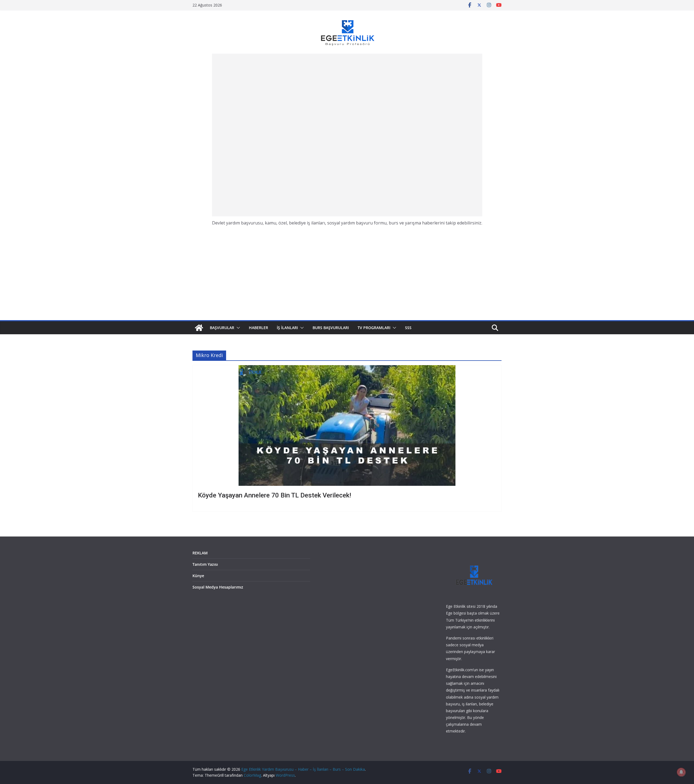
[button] (237, 328)
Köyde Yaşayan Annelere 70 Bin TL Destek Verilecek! (274, 495)
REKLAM (200, 552)
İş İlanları (287, 327)
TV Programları (374, 327)
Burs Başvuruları (331, 327)
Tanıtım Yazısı (205, 564)
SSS (408, 327)
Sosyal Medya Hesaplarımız (217, 587)
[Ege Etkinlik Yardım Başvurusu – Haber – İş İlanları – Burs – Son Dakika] (198, 327)
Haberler (258, 327)
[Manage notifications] (681, 772)
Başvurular (222, 327)
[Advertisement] (347, 135)
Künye (198, 575)
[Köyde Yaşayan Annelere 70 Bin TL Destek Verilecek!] (347, 425)
